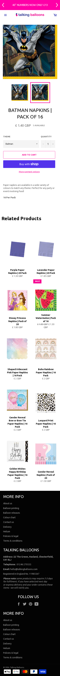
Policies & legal (10, 536)
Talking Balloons (17, 667)
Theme (6, 137)
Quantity (46, 137)
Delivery (7, 527)
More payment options (29, 172)
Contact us (8, 522)
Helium (6, 531)
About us (7, 503)
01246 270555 (24, 564)
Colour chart (9, 517)
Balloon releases (11, 513)
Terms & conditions (12, 540)
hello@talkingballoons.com (23, 569)
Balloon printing (11, 508)
